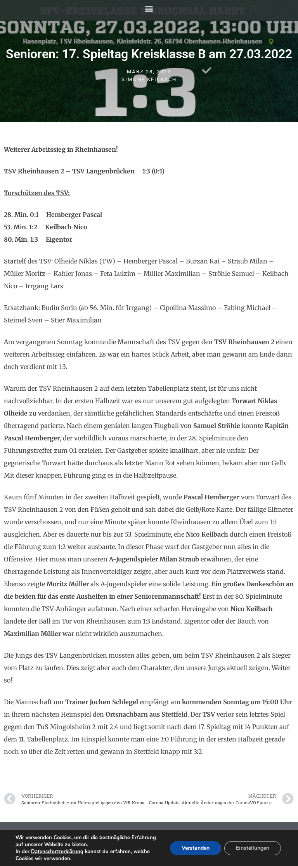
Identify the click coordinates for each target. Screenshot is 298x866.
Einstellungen (252, 848)
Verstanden (196, 848)
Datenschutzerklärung (57, 851)
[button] (149, 8)
